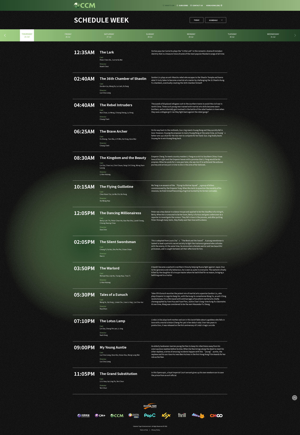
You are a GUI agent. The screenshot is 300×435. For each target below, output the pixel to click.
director (103, 64)
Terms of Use (144, 430)
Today (196, 20)
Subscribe (183, 5)
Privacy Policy (156, 430)
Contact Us (198, 5)
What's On (169, 5)
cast (101, 57)
